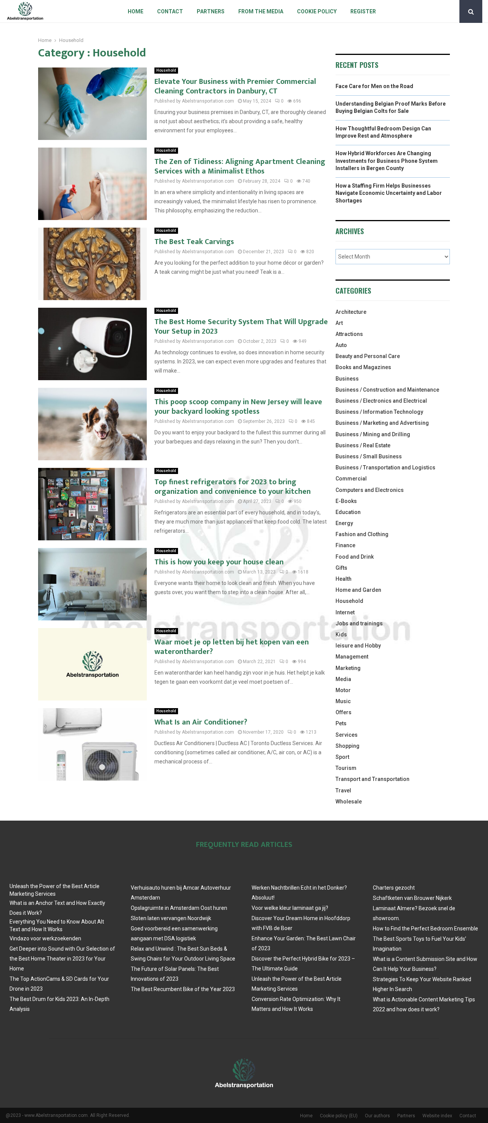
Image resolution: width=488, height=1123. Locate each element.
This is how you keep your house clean (219, 562)
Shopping (348, 746)
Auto (341, 345)
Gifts (341, 568)
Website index (437, 1115)
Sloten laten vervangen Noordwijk (171, 918)
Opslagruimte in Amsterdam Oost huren (179, 908)
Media (343, 679)
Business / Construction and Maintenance (387, 390)
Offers (344, 712)
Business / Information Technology (379, 412)
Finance (345, 545)
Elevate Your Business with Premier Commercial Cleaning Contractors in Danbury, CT (235, 86)
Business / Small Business (369, 456)
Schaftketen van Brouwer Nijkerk (412, 898)
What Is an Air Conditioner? (200, 722)
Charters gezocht (394, 888)
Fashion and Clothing (362, 534)
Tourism (346, 768)
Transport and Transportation (372, 779)
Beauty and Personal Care (368, 356)
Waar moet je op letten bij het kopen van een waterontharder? (231, 647)
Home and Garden (358, 590)
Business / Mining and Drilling (373, 434)
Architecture (351, 312)
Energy (344, 523)
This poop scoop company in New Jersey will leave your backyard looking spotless (238, 406)
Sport (342, 757)
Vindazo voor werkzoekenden (45, 938)
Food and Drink (355, 557)
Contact (170, 11)
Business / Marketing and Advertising (382, 423)
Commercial (351, 479)
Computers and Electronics (370, 490)
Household (166, 70)
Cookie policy (317, 11)
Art (339, 323)
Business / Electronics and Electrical (381, 401)
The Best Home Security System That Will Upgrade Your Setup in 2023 (241, 326)
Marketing (348, 668)
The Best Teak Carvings (194, 241)
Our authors (377, 1115)
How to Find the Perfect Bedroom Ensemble (425, 928)
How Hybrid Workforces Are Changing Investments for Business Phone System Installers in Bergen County (387, 160)
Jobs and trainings (359, 623)
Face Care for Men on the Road (374, 86)
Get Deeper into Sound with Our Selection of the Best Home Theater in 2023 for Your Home (62, 959)
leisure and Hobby (358, 646)
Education (348, 512)
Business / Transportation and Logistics (385, 467)
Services (347, 735)
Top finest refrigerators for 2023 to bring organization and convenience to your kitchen (232, 487)
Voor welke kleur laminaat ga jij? (290, 908)
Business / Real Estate (363, 445)
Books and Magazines (363, 367)
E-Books (346, 501)
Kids (341, 634)
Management (352, 657)
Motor (343, 690)
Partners (211, 11)
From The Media (260, 11)
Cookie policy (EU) (339, 1115)
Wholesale (349, 801)
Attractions (349, 334)
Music (343, 701)
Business (347, 379)
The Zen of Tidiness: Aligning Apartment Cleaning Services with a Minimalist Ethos (239, 166)
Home (135, 11)
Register (363, 11)
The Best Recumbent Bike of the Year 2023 (183, 989)
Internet (345, 612)
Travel (343, 790)
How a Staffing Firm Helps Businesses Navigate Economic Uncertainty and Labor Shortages (389, 193)
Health (344, 579)
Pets (341, 723)
